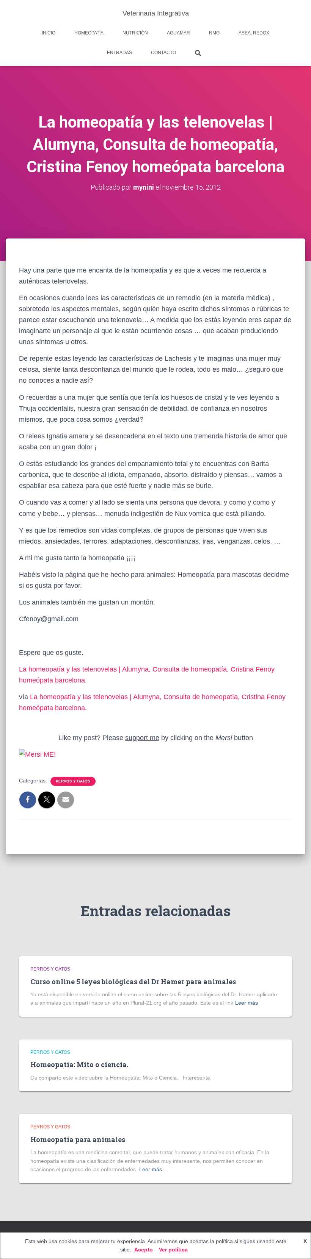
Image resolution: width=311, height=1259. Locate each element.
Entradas (119, 52)
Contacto (163, 52)
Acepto (143, 1250)
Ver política (173, 1250)
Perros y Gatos (73, 781)
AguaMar (178, 33)
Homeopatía (89, 33)
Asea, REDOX (254, 33)
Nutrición (135, 33)
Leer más (246, 1003)
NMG (214, 33)
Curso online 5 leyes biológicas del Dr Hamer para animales (133, 981)
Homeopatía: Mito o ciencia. (79, 1064)
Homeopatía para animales (77, 1139)
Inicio (48, 33)
